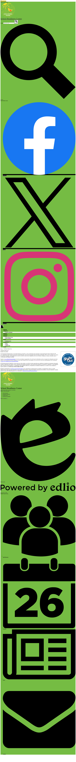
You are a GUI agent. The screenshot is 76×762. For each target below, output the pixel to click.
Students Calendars (6, 394)
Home (6, 343)
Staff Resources (8, 340)
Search (1, 23)
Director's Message (8, 332)
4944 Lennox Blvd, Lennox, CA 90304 (7, 390)
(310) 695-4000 (6, 391)
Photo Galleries (8, 338)
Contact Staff (7, 345)
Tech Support (5, 393)
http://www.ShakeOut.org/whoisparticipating (9, 361)
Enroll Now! (3, 1)
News (1, 348)
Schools (6, 344)
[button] (5, 330)
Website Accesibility (6, 396)
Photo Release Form (9, 337)
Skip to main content (4, 2)
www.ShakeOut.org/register (10, 359)
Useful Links (5, 395)
